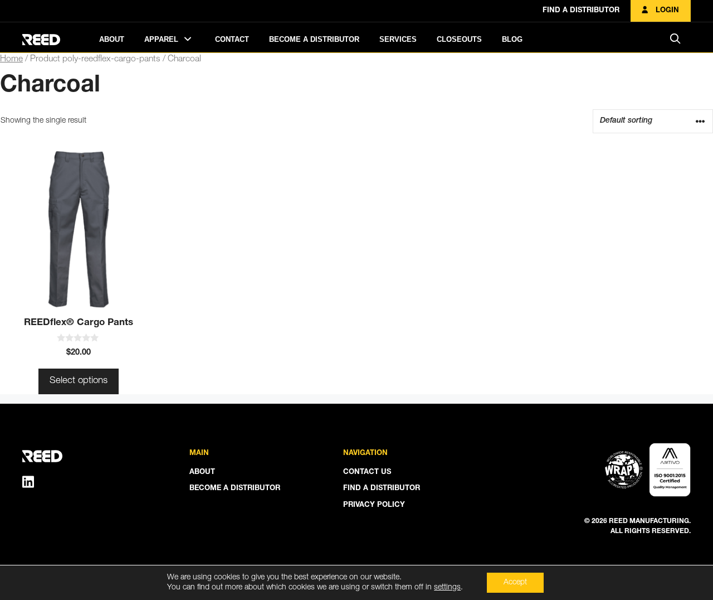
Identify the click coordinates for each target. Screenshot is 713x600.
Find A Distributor (581, 10)
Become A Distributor (314, 39)
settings (447, 588)
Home (11, 59)
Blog (512, 39)
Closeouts (459, 39)
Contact (232, 39)
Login (666, 10)
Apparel (162, 39)
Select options (79, 381)
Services (398, 39)
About (111, 39)
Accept (515, 583)
